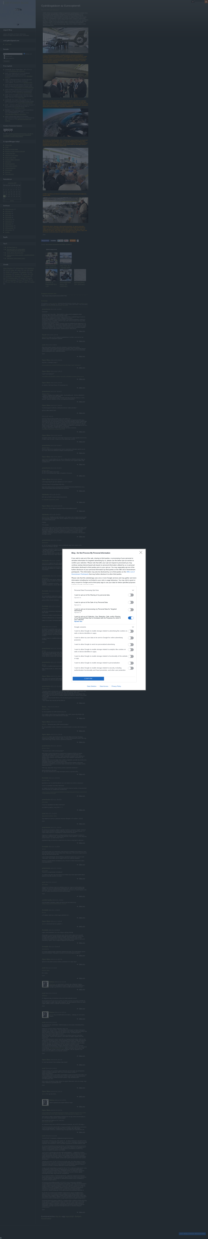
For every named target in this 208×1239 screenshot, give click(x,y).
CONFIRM (88, 678)
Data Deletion (91, 686)
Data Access (104, 686)
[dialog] (104, 619)
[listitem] (104, 590)
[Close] (141, 553)
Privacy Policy (116, 686)
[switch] (131, 595)
